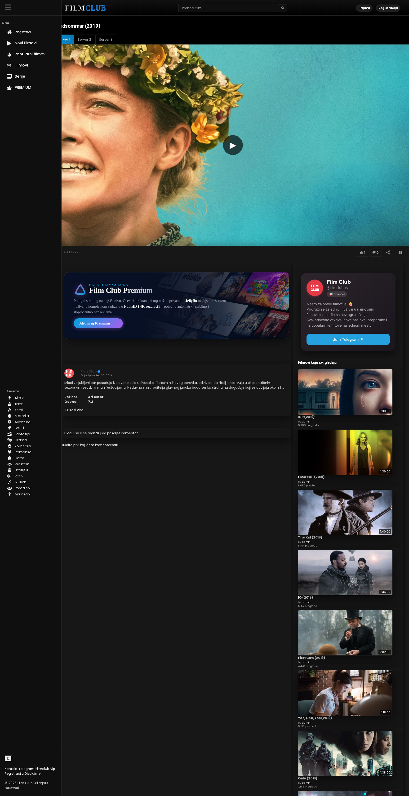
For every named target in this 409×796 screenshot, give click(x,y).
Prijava (364, 8)
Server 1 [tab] (64, 39)
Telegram (26, 768)
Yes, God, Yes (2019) (315, 718)
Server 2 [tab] (84, 39)
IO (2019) (305, 597)
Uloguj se (71, 433)
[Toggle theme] (8, 759)
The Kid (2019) (310, 537)
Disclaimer (33, 773)
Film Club (88, 371)
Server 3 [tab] (105, 39)
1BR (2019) (306, 416)
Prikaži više (74, 410)
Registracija (14, 773)
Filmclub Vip (45, 768)
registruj (94, 433)
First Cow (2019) (311, 657)
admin (306, 421)
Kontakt (11, 768)
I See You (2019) (311, 477)
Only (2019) (307, 778)
